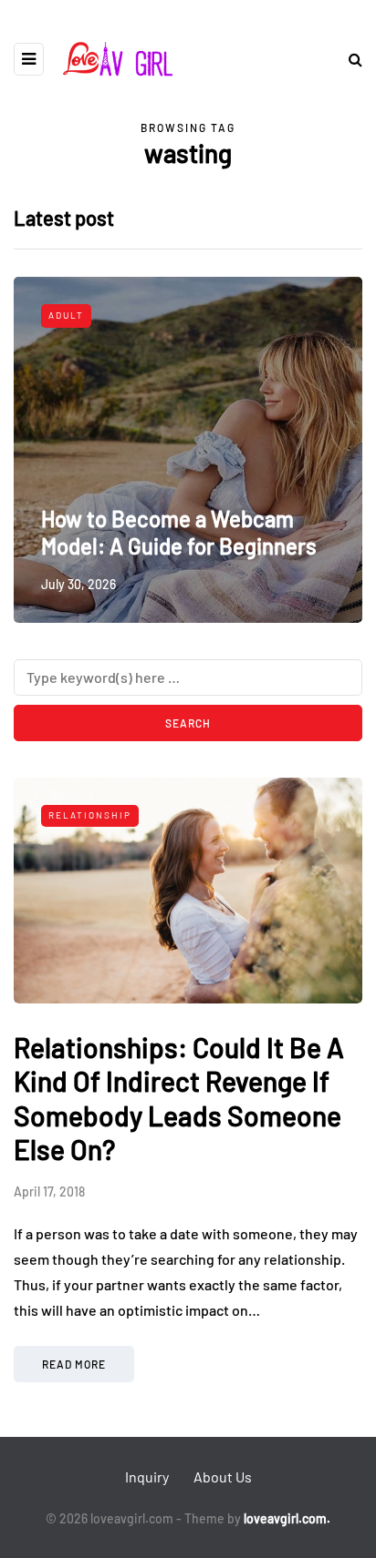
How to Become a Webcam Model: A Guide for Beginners (179, 532)
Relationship (89, 815)
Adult (66, 315)
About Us (222, 1476)
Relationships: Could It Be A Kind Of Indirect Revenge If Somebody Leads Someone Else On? (179, 1098)
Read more (74, 1364)
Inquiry (147, 1476)
